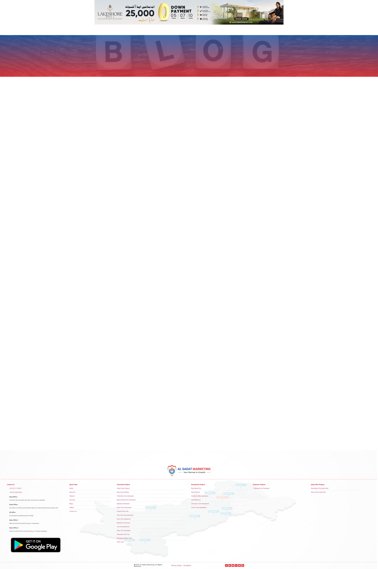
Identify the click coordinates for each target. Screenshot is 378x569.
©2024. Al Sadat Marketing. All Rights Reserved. (148, 565)
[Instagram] (236, 565)
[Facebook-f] (226, 565)
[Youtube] (233, 565)
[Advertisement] (228, 106)
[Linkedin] (239, 565)
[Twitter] (229, 565)
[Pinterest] (242, 565)
